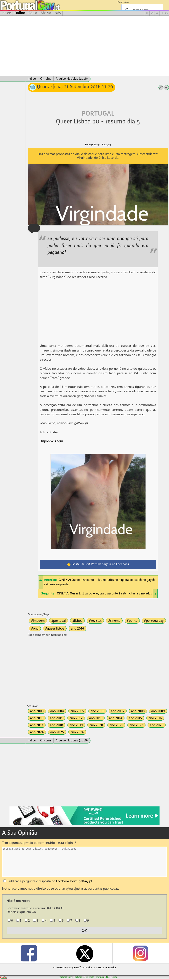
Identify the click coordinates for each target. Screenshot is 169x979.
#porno (132, 621)
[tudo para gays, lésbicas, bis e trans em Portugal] (41, 5)
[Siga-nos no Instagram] (140, 953)
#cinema (114, 621)
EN (152, 13)
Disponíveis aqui (51, 441)
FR (162, 13)
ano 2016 (77, 628)
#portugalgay (154, 621)
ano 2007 (117, 711)
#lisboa (77, 621)
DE (166, 13)
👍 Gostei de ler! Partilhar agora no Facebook (98, 564)
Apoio (32, 13)
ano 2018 (56, 725)
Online (19, 13)
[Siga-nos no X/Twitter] (85, 953)
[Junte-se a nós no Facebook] (29, 953)
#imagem (38, 621)
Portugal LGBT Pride (84, 977)
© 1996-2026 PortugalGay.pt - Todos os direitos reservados (84, 967)
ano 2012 (76, 718)
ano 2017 (36, 725)
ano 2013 (95, 718)
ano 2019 (76, 725)
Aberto (46, 13)
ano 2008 (138, 711)
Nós (58, 13)
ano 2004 (57, 711)
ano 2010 (36, 718)
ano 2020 (96, 725)
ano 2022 (136, 725)
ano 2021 (116, 725)
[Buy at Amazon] (84, 824)
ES (157, 13)
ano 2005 (77, 711)
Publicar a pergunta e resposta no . (50, 881)
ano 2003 (37, 711)
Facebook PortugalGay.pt (74, 881)
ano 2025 (57, 732)
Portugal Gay (65, 977)
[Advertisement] (84, 46)
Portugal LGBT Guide (106, 977)
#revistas (95, 621)
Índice (6, 13)
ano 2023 (156, 725)
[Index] (13, 79)
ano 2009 (158, 711)
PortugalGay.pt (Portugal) (98, 144)
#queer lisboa (54, 628)
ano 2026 (77, 732)
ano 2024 (37, 732)
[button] (34, 228)
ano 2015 (135, 718)
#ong (35, 628)
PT (147, 13)
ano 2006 (97, 711)
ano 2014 (115, 718)
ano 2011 (56, 718)
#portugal (58, 621)
